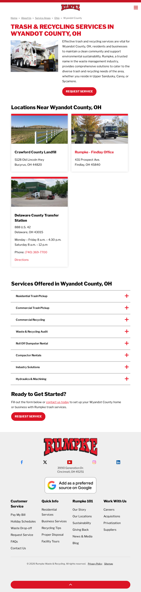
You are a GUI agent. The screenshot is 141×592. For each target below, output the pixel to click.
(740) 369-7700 (36, 252)
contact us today (57, 402)
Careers (109, 509)
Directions (22, 259)
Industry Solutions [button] (28, 367)
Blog (76, 543)
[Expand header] (136, 7)
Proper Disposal (52, 534)
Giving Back (81, 529)
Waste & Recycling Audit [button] (32, 331)
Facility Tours (50, 541)
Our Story (79, 509)
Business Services (54, 521)
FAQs (14, 541)
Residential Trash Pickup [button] (31, 296)
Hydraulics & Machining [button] (31, 379)
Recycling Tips (51, 528)
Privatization (112, 523)
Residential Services (49, 512)
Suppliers (110, 529)
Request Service (28, 416)
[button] (70, 585)
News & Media (82, 536)
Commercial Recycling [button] (30, 319)
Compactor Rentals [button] (28, 355)
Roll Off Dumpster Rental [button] (32, 343)
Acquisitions (112, 516)
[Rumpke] (70, 7)
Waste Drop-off (21, 528)
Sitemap (108, 563)
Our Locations (82, 516)
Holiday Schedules (23, 521)
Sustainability (82, 523)
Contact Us (18, 548)
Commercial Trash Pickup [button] (32, 308)
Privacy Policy (95, 563)
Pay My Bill (18, 514)
